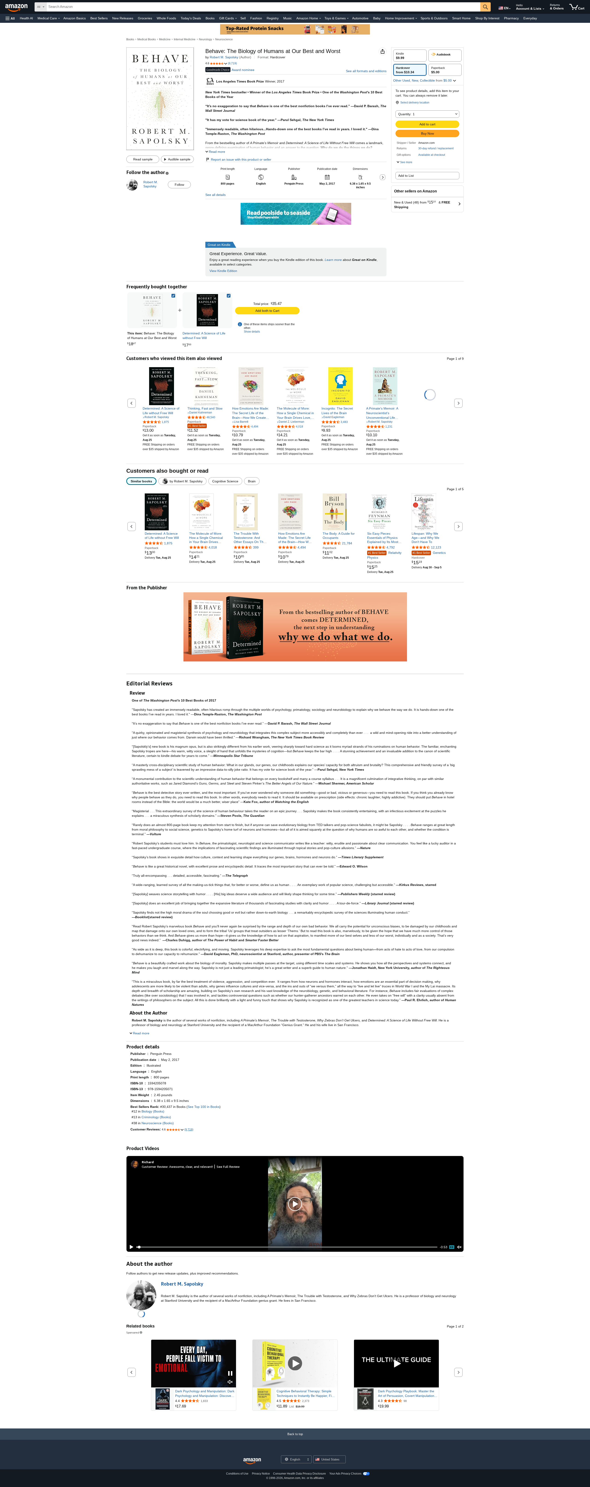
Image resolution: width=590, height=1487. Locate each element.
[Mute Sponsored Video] (230, 1382)
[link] (207, 310)
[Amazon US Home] (252, 1461)
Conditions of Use (237, 1473)
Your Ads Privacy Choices (345, 1473)
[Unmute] (459, 1247)
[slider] (286, 1247)
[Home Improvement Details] (416, 18)
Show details (252, 331)
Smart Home (461, 18)
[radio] (409, 55)
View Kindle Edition (223, 271)
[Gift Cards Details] (236, 18)
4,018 (213, 547)
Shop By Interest (487, 18)
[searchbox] (263, 7)
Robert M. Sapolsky (224, 57)
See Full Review (228, 1166)
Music (287, 18)
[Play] (130, 1247)
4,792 (390, 547)
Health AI (26, 18)
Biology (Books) (153, 1111)
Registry (273, 18)
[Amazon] (17, 7)
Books (210, 18)
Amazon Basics (74, 18)
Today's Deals (191, 18)
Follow (179, 184)
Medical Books (146, 39)
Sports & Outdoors (434, 18)
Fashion (256, 18)
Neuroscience (224, 39)
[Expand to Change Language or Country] (510, 8)
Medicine (165, 39)
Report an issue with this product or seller (241, 159)
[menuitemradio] (451, 1247)
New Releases (122, 18)
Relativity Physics (384, 555)
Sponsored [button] (132, 1332)
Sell (243, 18)
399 (256, 547)
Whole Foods (166, 18)
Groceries (145, 18)
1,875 (168, 543)
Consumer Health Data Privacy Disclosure (299, 1473)
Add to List (406, 175)
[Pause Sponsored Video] (230, 1373)
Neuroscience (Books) (158, 1123)
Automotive (360, 18)
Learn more (333, 260)
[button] (10, 18)
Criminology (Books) (156, 1117)
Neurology (205, 39)
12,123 (436, 547)
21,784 (347, 543)
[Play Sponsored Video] (295, 1363)
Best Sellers (99, 18)
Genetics (429, 553)
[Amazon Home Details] (320, 18)
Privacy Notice (261, 1473)
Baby (377, 18)
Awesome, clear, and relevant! (191, 1166)
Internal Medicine (184, 39)
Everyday (530, 18)
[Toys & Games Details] (348, 18)
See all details (215, 195)
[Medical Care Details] (59, 18)
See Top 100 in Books (203, 1107)
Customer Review (155, 1166)
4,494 (302, 547)
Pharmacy (511, 18)
